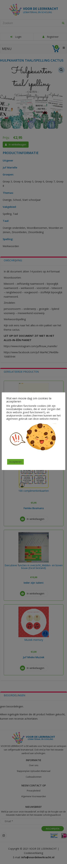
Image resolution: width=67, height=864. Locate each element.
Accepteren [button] (15, 461)
